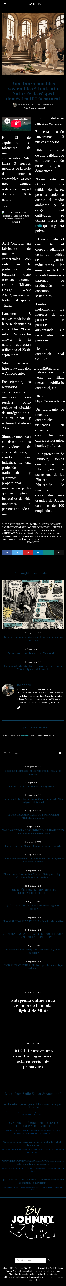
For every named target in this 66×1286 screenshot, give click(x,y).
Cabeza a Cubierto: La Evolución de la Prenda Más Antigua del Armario (33, 667)
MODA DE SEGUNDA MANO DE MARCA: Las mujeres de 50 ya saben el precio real (33, 1162)
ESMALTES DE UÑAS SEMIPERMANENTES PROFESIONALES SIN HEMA (33, 1124)
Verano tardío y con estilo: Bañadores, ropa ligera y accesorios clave (33, 860)
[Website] (19, 707)
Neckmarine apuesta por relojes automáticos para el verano (33, 1105)
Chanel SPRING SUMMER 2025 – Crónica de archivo (33, 921)
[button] (60, 753)
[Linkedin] (38, 552)
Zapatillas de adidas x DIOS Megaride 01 (33, 653)
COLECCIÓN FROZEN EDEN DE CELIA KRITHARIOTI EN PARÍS (33, 891)
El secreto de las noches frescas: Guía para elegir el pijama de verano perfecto (33, 875)
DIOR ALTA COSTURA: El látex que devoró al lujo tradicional (33, 967)
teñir (38, 226)
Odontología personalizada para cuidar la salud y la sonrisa (33, 1143)
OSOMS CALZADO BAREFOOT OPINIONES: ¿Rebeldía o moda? (33, 816)
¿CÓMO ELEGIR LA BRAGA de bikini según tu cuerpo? (33, 907)
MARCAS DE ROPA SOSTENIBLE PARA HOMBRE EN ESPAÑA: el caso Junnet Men (33, 831)
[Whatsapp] (48, 552)
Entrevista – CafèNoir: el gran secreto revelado (33, 846)
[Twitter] (17, 552)
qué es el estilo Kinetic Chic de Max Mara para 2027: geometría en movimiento (33, 1181)
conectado (25, 735)
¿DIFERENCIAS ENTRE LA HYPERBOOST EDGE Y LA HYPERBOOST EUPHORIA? (33, 935)
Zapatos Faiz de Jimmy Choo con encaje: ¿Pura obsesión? (33, 951)
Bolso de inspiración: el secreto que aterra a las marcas (33, 638)
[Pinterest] (28, 552)
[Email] (59, 552)
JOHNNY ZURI (27, 105)
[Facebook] (7, 552)
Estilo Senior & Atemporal (34, 108)
